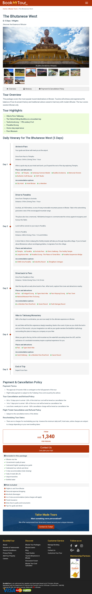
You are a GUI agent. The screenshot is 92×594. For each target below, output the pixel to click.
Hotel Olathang (22, 355)
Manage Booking (53, 545)
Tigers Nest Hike (42, 293)
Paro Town (71, 293)
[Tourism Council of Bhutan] (75, 562)
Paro (18, 173)
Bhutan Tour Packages (32, 545)
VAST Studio (40, 176)
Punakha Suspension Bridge (72, 254)
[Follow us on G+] (72, 550)
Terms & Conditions (9, 550)
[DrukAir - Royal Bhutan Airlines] (75, 568)
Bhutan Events (30, 547)
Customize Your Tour (55, 553)
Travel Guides (30, 553)
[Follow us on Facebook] (71, 546)
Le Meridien (43, 183)
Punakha (29, 251)
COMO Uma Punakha (24, 262)
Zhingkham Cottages (56, 262)
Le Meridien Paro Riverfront (26, 304)
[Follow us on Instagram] (81, 546)
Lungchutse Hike (22, 254)
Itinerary (28, 89)
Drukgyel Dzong (28, 293)
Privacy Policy (7, 553)
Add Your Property (9, 556)
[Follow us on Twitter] (76, 546)
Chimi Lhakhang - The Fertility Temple (59, 251)
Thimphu (26, 173)
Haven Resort (43, 304)
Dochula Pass (39, 251)
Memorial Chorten (75, 173)
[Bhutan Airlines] (75, 575)
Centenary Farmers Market (41, 173)
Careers (5, 558)
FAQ (49, 547)
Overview (12, 89)
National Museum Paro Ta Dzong (28, 296)
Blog (27, 550)
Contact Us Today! (46, 527)
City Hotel (20, 183)
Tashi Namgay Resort (58, 304)
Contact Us (51, 550)
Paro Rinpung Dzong (58, 293)
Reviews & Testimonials (11, 547)
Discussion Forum (31, 561)
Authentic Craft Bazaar (24, 176)
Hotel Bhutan (31, 183)
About (5, 545)
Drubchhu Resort (40, 262)
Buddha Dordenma (59, 173)
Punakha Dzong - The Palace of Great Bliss (46, 254)
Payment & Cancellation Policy (52, 89)
